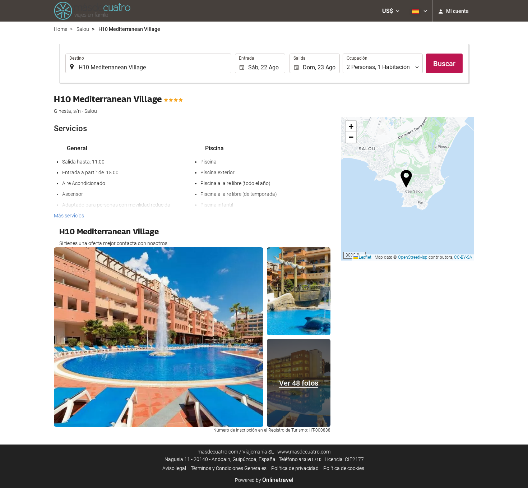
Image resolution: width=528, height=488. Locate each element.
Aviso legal (174, 468)
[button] (391, 11)
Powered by (264, 480)
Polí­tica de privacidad (295, 468)
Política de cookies (343, 468)
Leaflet (364, 257)
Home (60, 29)
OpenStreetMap (412, 257)
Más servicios (69, 215)
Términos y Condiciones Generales (229, 468)
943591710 (310, 459)
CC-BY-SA (463, 257)
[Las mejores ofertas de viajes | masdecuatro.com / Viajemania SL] (92, 11)
